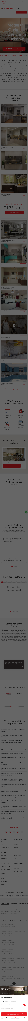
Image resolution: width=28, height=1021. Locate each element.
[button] (14, 1014)
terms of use (22, 1017)
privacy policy (15, 1017)
